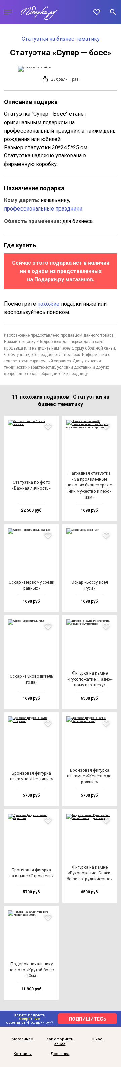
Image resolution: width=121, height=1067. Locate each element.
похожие (48, 303)
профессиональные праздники (43, 208)
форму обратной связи (93, 348)
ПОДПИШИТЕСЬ (87, 1019)
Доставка (59, 1054)
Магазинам (22, 1039)
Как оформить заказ (59, 1041)
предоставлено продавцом (56, 335)
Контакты (23, 1054)
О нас (97, 1039)
